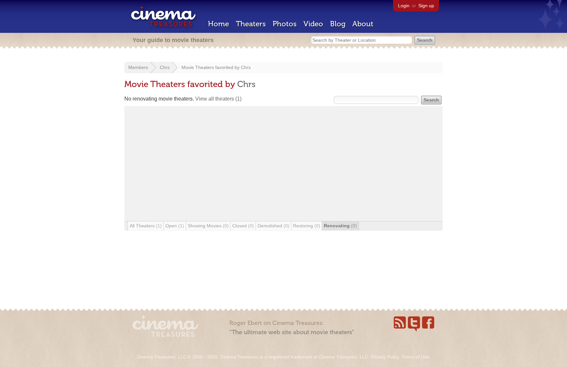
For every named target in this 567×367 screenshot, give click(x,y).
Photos (285, 23)
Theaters (251, 23)
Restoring (306, 225)
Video (313, 23)
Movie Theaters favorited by (211, 67)
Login (404, 5)
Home (218, 23)
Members (138, 67)
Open (174, 225)
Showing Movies (208, 225)
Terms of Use (415, 356)
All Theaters (146, 225)
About (362, 23)
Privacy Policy (385, 356)
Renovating (340, 225)
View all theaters (218, 99)
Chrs (165, 67)
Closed (243, 225)
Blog (338, 23)
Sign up (426, 5)
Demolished (273, 225)
